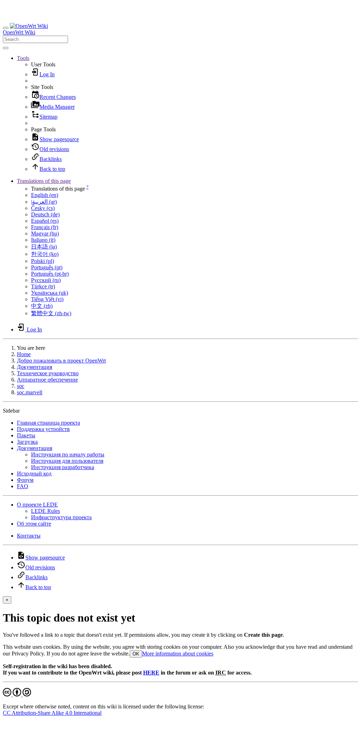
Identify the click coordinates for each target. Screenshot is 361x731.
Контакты (29, 536)
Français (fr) (44, 227)
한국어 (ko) (45, 254)
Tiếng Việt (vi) (47, 299)
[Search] (5, 48)
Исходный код (34, 474)
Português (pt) (46, 267)
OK (136, 654)
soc (20, 386)
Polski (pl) (42, 261)
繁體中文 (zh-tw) (51, 313)
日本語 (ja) (44, 247)
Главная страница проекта (48, 423)
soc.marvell (29, 392)
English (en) (44, 195)
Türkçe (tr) (43, 286)
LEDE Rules (45, 511)
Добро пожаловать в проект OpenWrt (61, 361)
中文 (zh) (42, 306)
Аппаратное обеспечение (47, 380)
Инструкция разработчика (62, 467)
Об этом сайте (34, 524)
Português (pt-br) (50, 274)
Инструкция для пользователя (67, 461)
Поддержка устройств (43, 429)
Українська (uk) (49, 293)
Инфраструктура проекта (61, 517)
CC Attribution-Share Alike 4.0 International (52, 713)
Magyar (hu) (45, 233)
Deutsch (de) (45, 214)
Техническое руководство (48, 373)
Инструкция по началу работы (67, 454)
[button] (23, 58)
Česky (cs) (43, 208)
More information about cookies (177, 654)
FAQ (22, 486)
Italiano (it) (43, 240)
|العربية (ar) (44, 202)
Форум (25, 480)
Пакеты (26, 435)
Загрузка (27, 442)
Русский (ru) (46, 280)
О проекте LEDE (37, 505)
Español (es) (45, 221)
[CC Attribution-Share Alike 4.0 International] (17, 694)
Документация (34, 367)
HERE (151, 673)
